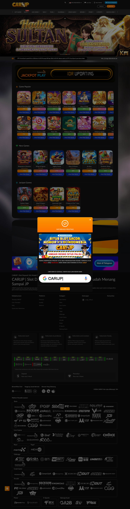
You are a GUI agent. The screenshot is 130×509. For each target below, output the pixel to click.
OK (65, 288)
